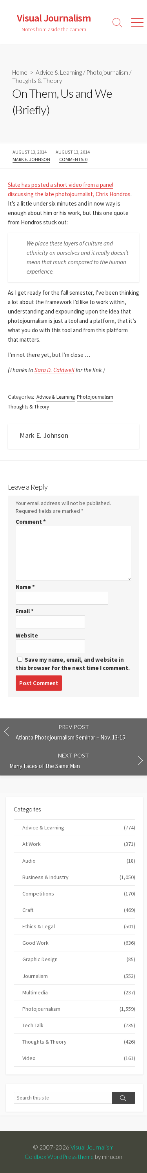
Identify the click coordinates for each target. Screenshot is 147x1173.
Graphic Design (78, 959)
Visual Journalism (92, 1147)
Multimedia (78, 992)
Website (27, 635)
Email (25, 611)
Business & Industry (78, 877)
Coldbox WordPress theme (59, 1156)
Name (25, 587)
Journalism (78, 976)
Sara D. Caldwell (54, 370)
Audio (78, 860)
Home (19, 72)
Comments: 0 (73, 159)
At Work (78, 843)
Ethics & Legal (78, 926)
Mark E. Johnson (31, 159)
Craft (78, 909)
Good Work (78, 942)
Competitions (78, 893)
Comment (31, 521)
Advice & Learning (59, 72)
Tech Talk (78, 1025)
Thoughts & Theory (37, 80)
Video (78, 1058)
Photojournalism (107, 72)
